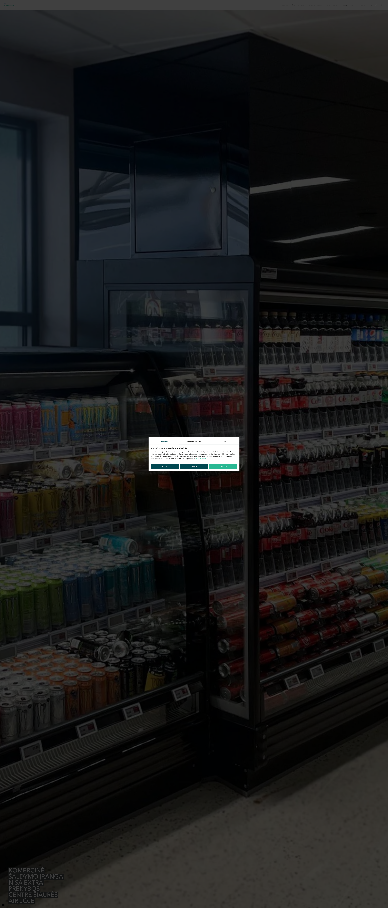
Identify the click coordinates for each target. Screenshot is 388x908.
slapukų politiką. (201, 458)
